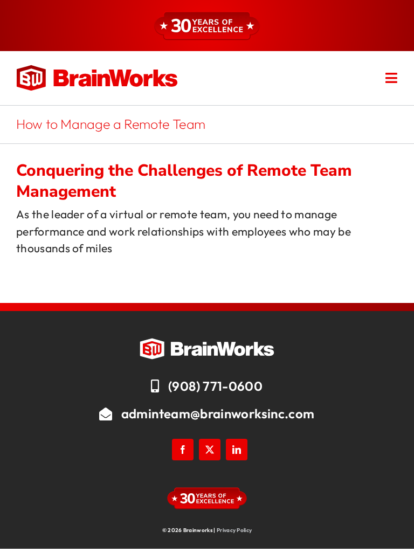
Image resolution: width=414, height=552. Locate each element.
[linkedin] (236, 449)
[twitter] (209, 449)
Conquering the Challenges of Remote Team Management (184, 181)
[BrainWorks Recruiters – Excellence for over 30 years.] (97, 70)
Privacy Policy (234, 530)
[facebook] (183, 449)
